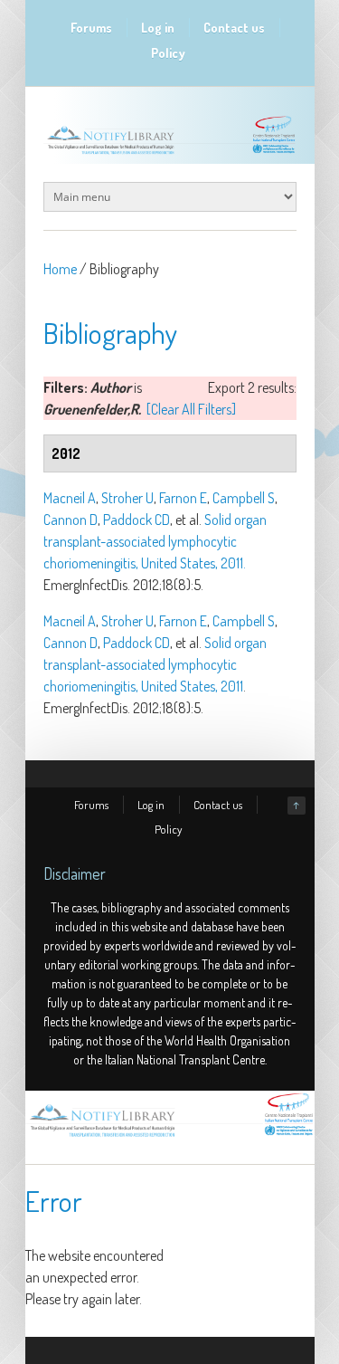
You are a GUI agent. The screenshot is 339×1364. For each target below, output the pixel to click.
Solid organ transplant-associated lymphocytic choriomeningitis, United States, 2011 (155, 664)
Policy (168, 53)
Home (60, 269)
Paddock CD (136, 519)
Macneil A (69, 498)
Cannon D (70, 519)
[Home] (170, 1137)
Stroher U (127, 498)
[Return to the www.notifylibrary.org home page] (170, 154)
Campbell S (243, 498)
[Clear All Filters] (191, 409)
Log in (157, 27)
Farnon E (183, 498)
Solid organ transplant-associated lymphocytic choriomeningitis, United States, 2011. (155, 541)
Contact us (234, 27)
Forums (91, 27)
